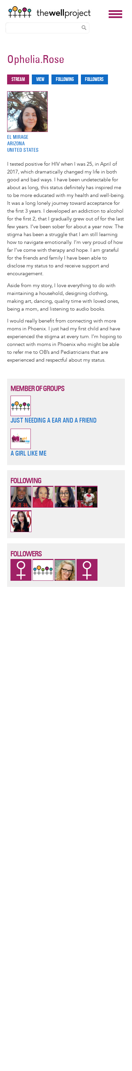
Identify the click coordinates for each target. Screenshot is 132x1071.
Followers (94, 79)
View (40, 79)
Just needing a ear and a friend (53, 420)
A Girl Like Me (28, 453)
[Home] (56, 12)
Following (65, 79)
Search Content (84, 27)
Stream (18, 79)
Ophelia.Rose (35, 59)
